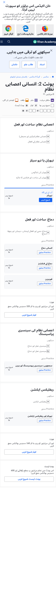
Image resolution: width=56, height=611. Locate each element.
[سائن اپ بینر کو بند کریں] (51, 50)
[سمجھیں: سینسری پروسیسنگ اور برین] (34, 110)
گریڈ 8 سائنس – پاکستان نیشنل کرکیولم (25, 77)
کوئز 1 (52, 302)
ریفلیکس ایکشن (42, 389)
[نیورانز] (52, 110)
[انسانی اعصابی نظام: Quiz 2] (26, 110)
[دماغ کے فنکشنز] (45, 110)
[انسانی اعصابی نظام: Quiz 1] (37, 110)
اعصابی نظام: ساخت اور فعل (34, 124)
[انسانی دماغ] (48, 110)
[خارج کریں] (4, 2)
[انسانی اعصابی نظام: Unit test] (23, 110)
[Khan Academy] (43, 42)
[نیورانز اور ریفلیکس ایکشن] (30, 110)
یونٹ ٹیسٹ (49, 466)
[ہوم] (53, 77)
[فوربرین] (41, 110)
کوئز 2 (52, 439)
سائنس (46, 77)
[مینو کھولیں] (1, 41)
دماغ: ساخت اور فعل (39, 219)
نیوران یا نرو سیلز (42, 160)
